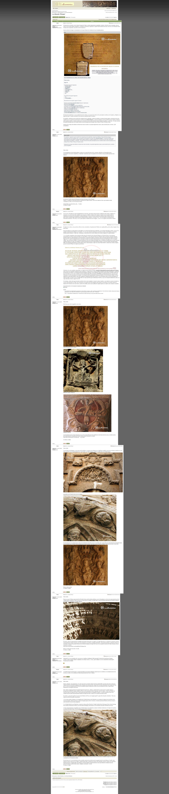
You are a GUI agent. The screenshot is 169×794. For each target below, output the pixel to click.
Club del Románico (61, 12)
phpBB (80, 789)
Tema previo (101, 19)
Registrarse (109, 8)
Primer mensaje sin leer (107, 19)
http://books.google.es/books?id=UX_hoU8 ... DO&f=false (90, 291)
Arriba (54, 129)
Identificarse (114, 8)
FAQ (54, 8)
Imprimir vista (55, 19)
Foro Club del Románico (68, 12)
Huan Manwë (86, 791)
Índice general (54, 12)
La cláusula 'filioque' (58, 14)
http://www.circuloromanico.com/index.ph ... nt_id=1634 (74, 437)
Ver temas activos (64, 11)
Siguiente (115, 17)
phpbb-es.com (91, 791)
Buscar (56, 8)
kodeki (89, 790)
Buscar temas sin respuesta (56, 11)
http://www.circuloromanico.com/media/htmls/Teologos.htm (74, 646)
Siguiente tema (114, 19)
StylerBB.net (85, 790)
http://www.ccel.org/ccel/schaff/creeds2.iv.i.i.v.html (95, 293)
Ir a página (107, 17)
